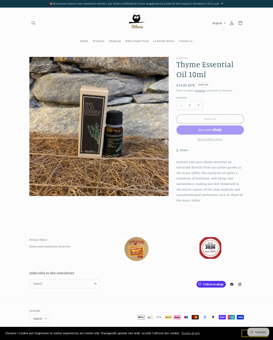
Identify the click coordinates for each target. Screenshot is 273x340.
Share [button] (184, 150)
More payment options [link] (210, 139)
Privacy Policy (38, 239)
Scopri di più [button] (191, 333)
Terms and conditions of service (50, 246)
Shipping (200, 90)
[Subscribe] (95, 283)
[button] (33, 23)
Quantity (181, 97)
